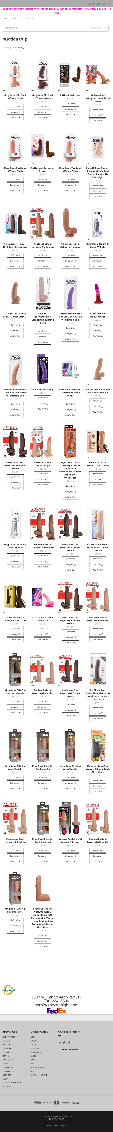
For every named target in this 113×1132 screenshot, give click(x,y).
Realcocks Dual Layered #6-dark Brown (15, 465)
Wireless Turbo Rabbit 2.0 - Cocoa (15, 619)
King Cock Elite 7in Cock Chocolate (15, 692)
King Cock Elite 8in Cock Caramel (15, 910)
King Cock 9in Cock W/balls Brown (43, 97)
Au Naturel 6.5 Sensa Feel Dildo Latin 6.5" (98, 391)
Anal (32, 1037)
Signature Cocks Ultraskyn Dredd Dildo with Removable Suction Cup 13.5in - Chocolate (70, 470)
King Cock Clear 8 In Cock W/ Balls (15, 546)
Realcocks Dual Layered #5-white (97, 841)
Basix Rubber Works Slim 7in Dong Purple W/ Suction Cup (70, 316)
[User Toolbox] (93, 3)
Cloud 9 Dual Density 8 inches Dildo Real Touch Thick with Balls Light (98, 173)
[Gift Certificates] (98, 3)
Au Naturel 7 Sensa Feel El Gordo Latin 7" (15, 315)
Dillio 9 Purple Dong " (43, 389)
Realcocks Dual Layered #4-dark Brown (70, 547)
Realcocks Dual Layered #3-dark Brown (70, 620)
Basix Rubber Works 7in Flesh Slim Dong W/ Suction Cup (15, 392)
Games (33, 1060)
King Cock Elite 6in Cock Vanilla (15, 768)
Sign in (6, 1082)
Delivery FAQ (8, 1067)
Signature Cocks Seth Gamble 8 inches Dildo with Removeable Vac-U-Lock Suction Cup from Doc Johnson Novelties (42, 918)
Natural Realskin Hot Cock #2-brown (70, 841)
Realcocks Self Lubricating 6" (42, 464)
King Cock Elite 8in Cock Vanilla (42, 768)
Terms (6, 1056)
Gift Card (7, 1048)
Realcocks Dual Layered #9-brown (43, 245)
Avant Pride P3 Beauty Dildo (97, 315)
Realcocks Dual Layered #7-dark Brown (70, 693)
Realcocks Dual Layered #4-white (97, 619)
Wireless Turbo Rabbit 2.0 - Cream (98, 464)
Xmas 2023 (8, 1044)
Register (17, 1082)
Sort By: (8, 47)
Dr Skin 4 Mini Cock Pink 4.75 (43, 619)
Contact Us (8, 1071)
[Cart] (103, 3)
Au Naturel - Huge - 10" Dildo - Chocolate (15, 245)
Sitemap (6, 1086)
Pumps (33, 1071)
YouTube (7, 1075)
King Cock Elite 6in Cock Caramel (42, 841)
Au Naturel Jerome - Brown (43, 170)
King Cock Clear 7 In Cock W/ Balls (97, 245)
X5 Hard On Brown (70, 95)
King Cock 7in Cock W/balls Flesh (70, 170)
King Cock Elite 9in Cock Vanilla (70, 768)
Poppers (6, 1041)
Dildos (33, 1056)
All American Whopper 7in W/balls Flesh (98, 98)
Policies (6, 1052)
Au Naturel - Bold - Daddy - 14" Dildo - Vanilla (98, 547)
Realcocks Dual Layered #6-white (15, 841)
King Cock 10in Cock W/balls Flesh (15, 97)
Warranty (8, 1060)
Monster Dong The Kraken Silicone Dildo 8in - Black (98, 769)
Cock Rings (36, 1052)
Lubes (33, 1063)
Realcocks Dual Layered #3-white (42, 692)
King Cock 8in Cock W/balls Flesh (15, 170)
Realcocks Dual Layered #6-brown (43, 546)
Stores (6, 1063)
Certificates (9, 1037)
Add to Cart (15, 117)
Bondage (34, 1048)
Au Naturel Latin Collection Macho (70, 245)
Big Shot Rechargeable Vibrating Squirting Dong (43, 318)
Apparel (33, 1044)
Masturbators (37, 1067)
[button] (56, 28)
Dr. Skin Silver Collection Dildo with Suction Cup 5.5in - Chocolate (98, 695)
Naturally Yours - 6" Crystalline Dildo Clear (70, 392)
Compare (14, 112)
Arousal (34, 1041)
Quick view (15, 106)
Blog (5, 1079)
